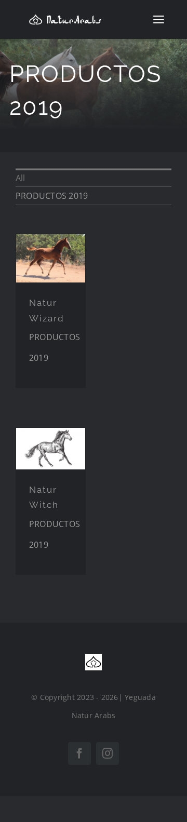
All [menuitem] (20, 178)
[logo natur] (65, 18)
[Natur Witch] (50, 448)
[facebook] (79, 753)
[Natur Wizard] (50, 258)
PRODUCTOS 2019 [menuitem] (52, 195)
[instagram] (107, 753)
